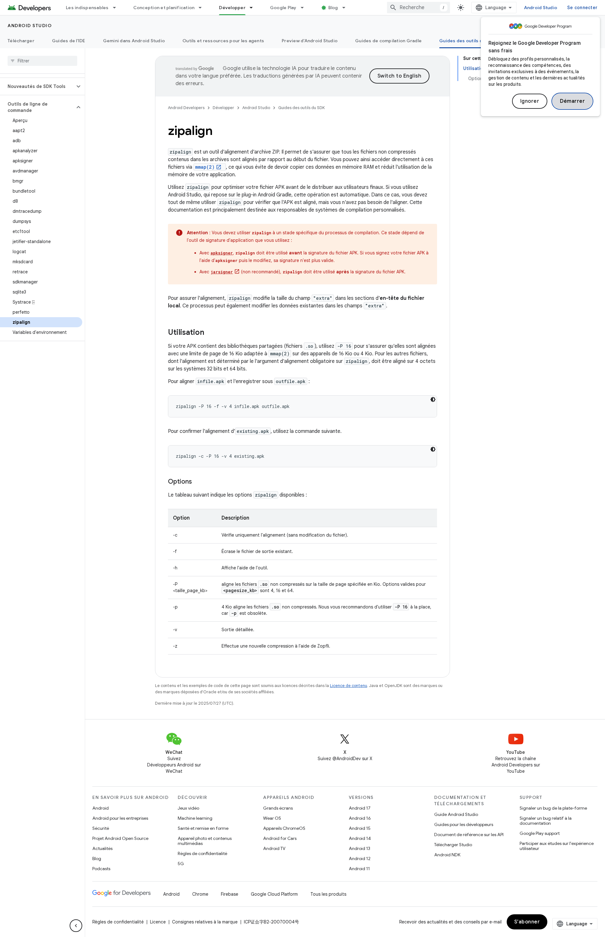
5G (181, 863)
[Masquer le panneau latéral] (76, 925)
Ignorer (529, 101)
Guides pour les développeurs (463, 824)
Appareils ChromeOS (284, 828)
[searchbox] (42, 61)
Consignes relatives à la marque (205, 921)
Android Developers (186, 107)
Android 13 (359, 848)
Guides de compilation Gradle (388, 41)
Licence (158, 921)
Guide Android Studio (456, 814)
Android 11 (359, 868)
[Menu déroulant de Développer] (253, 7)
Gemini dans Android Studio (134, 41)
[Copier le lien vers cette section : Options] (198, 482)
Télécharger (21, 41)
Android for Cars (280, 838)
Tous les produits (328, 894)
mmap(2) (205, 167)
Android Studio (540, 7)
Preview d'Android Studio (309, 41)
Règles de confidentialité (202, 853)
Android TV (274, 848)
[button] (37, 86)
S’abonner (527, 922)
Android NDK (447, 855)
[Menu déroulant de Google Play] (305, 7)
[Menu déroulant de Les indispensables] (117, 7)
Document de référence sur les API (469, 834)
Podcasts (101, 868)
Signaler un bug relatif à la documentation (546, 820)
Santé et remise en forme (203, 828)
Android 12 (360, 858)
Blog (333, 7)
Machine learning (195, 818)
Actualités (102, 848)
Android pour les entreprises (120, 818)
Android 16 (360, 818)
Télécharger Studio (453, 844)
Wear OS (272, 818)
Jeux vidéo (188, 808)
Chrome (200, 894)
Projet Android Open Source (120, 838)
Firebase (229, 894)
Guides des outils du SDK (467, 41)
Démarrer (572, 101)
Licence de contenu (348, 685)
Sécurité (100, 828)
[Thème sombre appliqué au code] (433, 399)
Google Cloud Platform (274, 894)
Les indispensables (87, 7)
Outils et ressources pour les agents (223, 41)
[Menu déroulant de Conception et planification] (202, 7)
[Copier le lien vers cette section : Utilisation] (210, 333)
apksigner (221, 252)
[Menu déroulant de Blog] (346, 7)
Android (100, 808)
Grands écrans (278, 808)
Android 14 (360, 838)
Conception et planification (164, 7)
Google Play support (540, 833)
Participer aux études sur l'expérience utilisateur (557, 846)
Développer (232, 7)
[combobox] (418, 7)
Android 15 (360, 828)
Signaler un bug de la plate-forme (553, 808)
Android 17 (360, 808)
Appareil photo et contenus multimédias (205, 840)
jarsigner (221, 271)
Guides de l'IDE (68, 41)
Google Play (283, 7)
